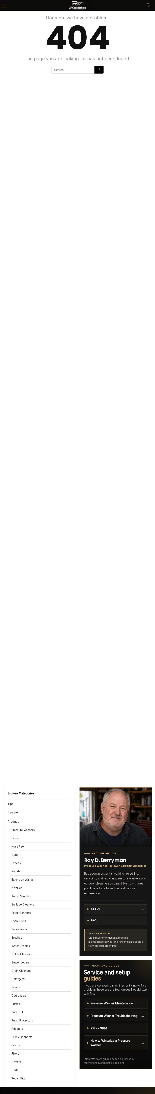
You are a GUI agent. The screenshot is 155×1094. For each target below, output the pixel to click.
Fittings (16, 1045)
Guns (15, 854)
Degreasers (19, 995)
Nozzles (17, 888)
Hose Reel (18, 846)
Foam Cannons (21, 912)
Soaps (16, 987)
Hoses (16, 838)
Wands (16, 871)
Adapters (17, 1028)
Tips (10, 804)
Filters (15, 1053)
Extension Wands (23, 879)
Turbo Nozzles (21, 896)
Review (12, 813)
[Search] (149, 5)
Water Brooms (21, 946)
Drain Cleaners (21, 970)
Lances (16, 863)
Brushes (17, 937)
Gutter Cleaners (22, 954)
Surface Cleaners (23, 904)
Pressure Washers (23, 830)
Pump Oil (17, 1012)
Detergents (19, 979)
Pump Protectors (22, 1020)
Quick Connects (22, 1037)
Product (13, 821)
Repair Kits (18, 1078)
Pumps (16, 1004)
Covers (16, 1061)
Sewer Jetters (20, 962)
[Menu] (5, 5)
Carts (15, 1070)
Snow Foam (19, 929)
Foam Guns (19, 921)
